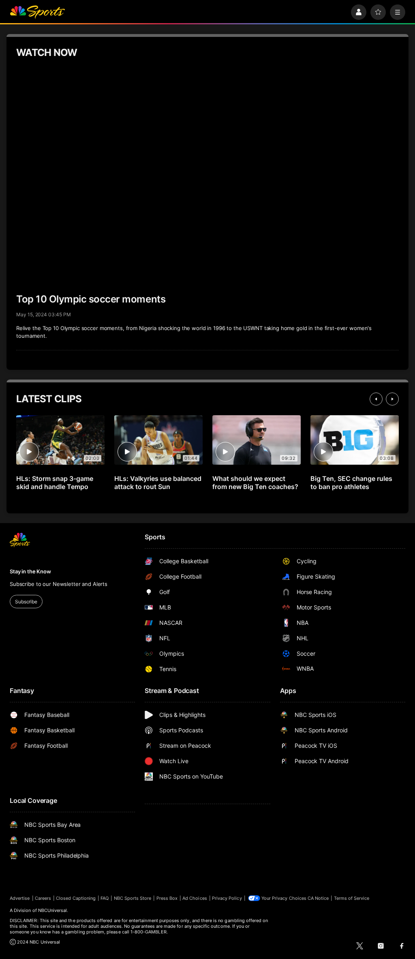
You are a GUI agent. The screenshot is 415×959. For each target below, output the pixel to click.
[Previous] (376, 399)
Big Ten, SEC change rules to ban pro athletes (351, 482)
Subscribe (26, 602)
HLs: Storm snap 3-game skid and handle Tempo (54, 482)
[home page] (37, 12)
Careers (43, 898)
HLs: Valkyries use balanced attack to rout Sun (157, 482)
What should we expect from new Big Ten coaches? (255, 482)
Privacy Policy (227, 898)
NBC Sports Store (133, 898)
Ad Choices (194, 898)
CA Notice (318, 898)
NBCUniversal (52, 910)
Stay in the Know (30, 571)
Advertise (20, 898)
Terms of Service (352, 898)
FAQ (105, 898)
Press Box (167, 898)
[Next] (392, 399)
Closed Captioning (76, 898)
